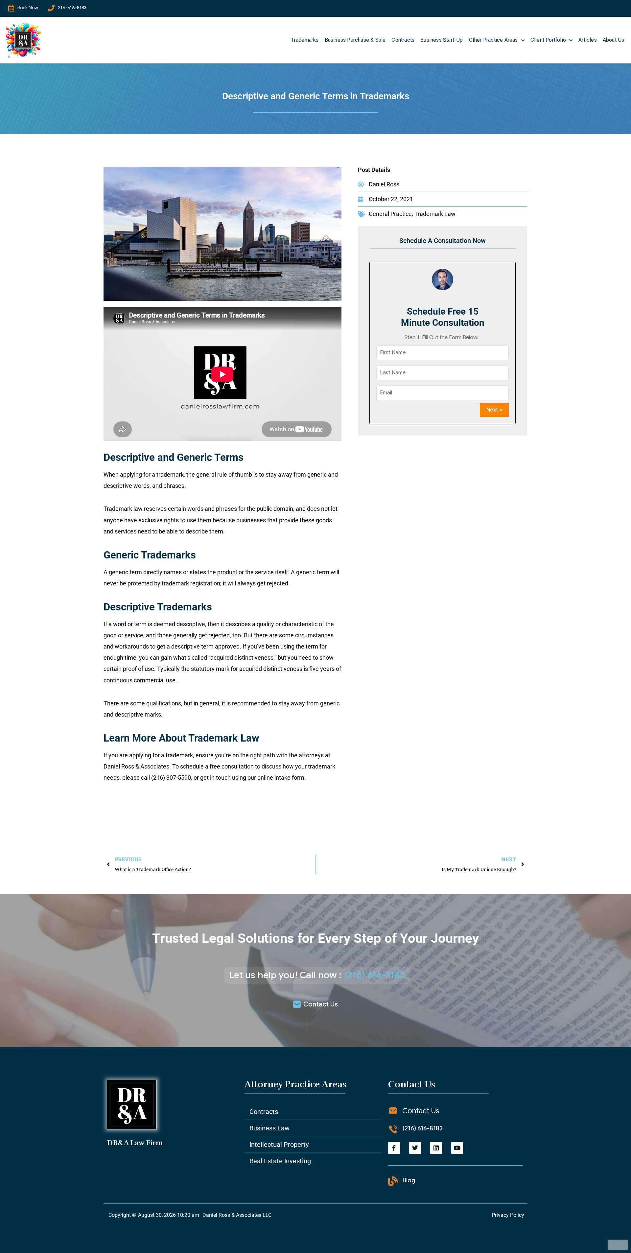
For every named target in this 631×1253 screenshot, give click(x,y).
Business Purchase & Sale (355, 40)
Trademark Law (435, 213)
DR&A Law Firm (135, 1142)
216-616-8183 (72, 8)
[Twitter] (415, 1148)
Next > (494, 410)
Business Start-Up (441, 40)
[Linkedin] (436, 1148)
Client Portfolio (548, 40)
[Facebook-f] (394, 1148)
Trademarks (305, 40)
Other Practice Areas (493, 40)
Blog (409, 1180)
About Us (613, 40)
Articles (587, 40)
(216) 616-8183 (374, 975)
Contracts (402, 40)
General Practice (390, 213)
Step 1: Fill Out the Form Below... (443, 337)
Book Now (27, 8)
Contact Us (320, 1004)
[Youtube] (457, 1148)
